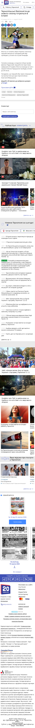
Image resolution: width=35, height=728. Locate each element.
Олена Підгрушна (19, 92)
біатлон (9, 92)
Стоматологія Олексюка (9, 477)
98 (10, 22)
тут (10, 633)
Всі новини (26, 2)
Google (4, 83)
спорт (4, 92)
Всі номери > (17, 572)
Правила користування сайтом (17, 614)
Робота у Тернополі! (12, 7)
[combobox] (23, 125)
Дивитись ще (29, 215)
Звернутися (21, 589)
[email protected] (17, 723)
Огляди (28, 7)
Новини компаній (23, 606)
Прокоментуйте (8, 87)
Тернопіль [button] (12, 3)
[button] (2, 2)
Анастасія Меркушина (8, 95)
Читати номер (17, 522)
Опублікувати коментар (10, 116)
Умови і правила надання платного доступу (17, 616)
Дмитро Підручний (22, 95)
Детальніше (4, 601)
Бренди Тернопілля (12, 231)
